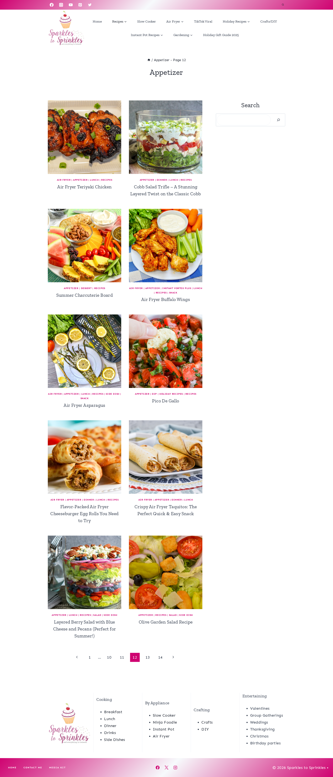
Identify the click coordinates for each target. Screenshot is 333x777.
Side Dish (112, 394)
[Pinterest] (80, 5)
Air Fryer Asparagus (84, 405)
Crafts (207, 722)
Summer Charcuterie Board (84, 295)
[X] (166, 767)
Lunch (94, 180)
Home (97, 21)
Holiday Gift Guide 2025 (221, 35)
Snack (173, 292)
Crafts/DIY (268, 21)
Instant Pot (163, 729)
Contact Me (33, 767)
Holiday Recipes (171, 394)
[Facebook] (52, 5)
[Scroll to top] (323, 761)
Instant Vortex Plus (176, 288)
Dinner (162, 180)
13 (147, 657)
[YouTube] (71, 5)
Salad (97, 615)
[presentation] (84, 137)
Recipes (106, 180)
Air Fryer (64, 180)
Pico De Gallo (165, 401)
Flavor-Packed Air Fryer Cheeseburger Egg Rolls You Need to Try (84, 513)
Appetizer (80, 180)
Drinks (110, 732)
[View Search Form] (283, 5)
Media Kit (57, 767)
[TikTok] (99, 5)
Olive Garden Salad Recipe (166, 622)
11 (122, 657)
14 (160, 657)
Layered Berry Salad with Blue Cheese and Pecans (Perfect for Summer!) (84, 629)
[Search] (278, 120)
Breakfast (113, 712)
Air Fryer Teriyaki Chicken (84, 187)
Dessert (86, 288)
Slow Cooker (146, 21)
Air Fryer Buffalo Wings (165, 299)
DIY (205, 729)
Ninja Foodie (165, 722)
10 (109, 657)
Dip (154, 394)
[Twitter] (90, 5)
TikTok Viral (203, 21)
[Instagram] (61, 5)
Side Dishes (114, 739)
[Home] (149, 60)
